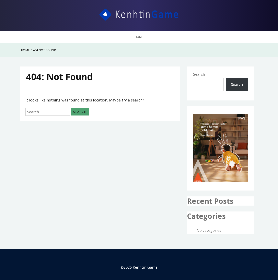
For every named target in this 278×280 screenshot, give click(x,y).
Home (139, 37)
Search (199, 74)
